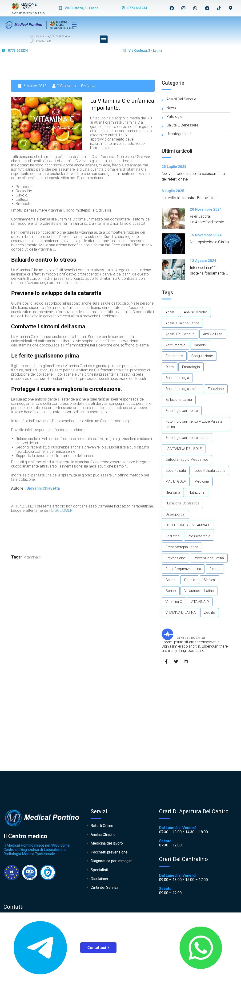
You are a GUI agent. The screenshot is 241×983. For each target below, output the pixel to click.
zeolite (209, 612)
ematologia (191, 367)
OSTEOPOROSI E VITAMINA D (187, 525)
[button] (104, 39)
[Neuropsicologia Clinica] (176, 243)
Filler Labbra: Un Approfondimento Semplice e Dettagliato (209, 222)
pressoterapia (199, 536)
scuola (189, 580)
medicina (201, 481)
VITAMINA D (200, 602)
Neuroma (172, 492)
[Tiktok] (218, 8)
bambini (200, 345)
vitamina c (32, 557)
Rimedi (214, 569)
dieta (169, 367)
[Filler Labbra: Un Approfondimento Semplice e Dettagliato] (176, 218)
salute (170, 580)
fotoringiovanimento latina (186, 438)
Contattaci (96, 947)
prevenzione (175, 558)
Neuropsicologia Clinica (209, 242)
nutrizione (197, 492)
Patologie (174, 116)
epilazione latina (178, 399)
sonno (170, 591)
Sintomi (210, 580)
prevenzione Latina (209, 558)
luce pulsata (175, 470)
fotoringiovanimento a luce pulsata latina (193, 424)
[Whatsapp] (195, 8)
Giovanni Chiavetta (43, 488)
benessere (174, 356)
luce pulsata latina (209, 470)
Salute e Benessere (182, 125)
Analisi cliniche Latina (182, 323)
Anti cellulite (212, 334)
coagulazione (202, 356)
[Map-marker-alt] (230, 8)
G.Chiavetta (66, 86)
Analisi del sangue (181, 99)
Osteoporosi (175, 514)
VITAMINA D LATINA (180, 612)
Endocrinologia (177, 378)
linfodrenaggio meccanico (186, 459)
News (91, 86)
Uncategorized (178, 134)
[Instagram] (183, 8)
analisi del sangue (180, 334)
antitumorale (175, 345)
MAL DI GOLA (175, 481)
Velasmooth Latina (199, 591)
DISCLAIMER (61, 510)
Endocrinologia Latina (182, 389)
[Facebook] (171, 8)
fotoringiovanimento (181, 411)
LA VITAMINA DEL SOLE (183, 449)
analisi (170, 312)
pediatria (172, 536)
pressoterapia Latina (181, 547)
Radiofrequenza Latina (183, 569)
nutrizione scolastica (182, 503)
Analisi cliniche (195, 312)
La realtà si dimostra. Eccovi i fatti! (190, 198)
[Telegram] (207, 8)
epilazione (216, 389)
